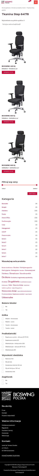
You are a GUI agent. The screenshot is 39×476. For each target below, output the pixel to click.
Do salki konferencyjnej (25, 281)
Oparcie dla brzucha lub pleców (24, 291)
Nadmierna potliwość (6, 288)
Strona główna (6, 8)
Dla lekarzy (5, 273)
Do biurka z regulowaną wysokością (21, 277)
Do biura (6, 277)
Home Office (6, 217)
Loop (3, 225)
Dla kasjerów (15, 270)
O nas (3, 410)
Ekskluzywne (5, 285)
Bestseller (5, 203)
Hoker (10, 285)
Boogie (4, 207)
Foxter (4, 214)
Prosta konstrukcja (7, 294)
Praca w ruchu (6, 235)
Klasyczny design (18, 285)
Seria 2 (4, 239)
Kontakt (4, 413)
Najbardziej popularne (17, 288)
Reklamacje (5, 435)
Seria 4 (4, 246)
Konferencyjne (6, 221)
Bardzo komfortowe (7, 267)
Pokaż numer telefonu (11, 455)
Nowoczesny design (9, 291)
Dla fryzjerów (6, 270)
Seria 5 (4, 249)
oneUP (4, 232)
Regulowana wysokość (19, 294)
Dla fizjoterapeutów (26, 267)
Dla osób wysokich (25, 273)
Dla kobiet (22, 270)
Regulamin (5, 428)
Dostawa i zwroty (7, 430)
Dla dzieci (16, 267)
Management (6, 228)
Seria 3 (4, 242)
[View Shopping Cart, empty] (29, 1)
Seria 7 (4, 256)
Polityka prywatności (8, 425)
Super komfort (28, 294)
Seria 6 (4, 253)
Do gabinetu (14, 281)
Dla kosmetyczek (30, 270)
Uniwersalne (7, 297)
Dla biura (4, 210)
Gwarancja (5, 433)
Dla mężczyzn (14, 273)
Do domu (4, 282)
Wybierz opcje (8, 72)
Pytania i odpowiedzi (8, 415)
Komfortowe (26, 285)
